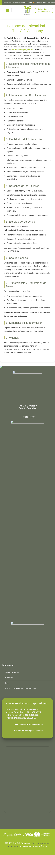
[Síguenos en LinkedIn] (32, 413)
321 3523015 (34, 712)
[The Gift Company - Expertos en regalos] (27, 10)
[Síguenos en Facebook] (23, 413)
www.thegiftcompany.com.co (22, 49)
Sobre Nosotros (12, 672)
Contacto (9, 678)
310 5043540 (31, 715)
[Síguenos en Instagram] (26, 413)
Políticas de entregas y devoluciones (20, 688)
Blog (7, 683)
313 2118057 (29, 718)
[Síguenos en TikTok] (29, 413)
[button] (7, 10)
